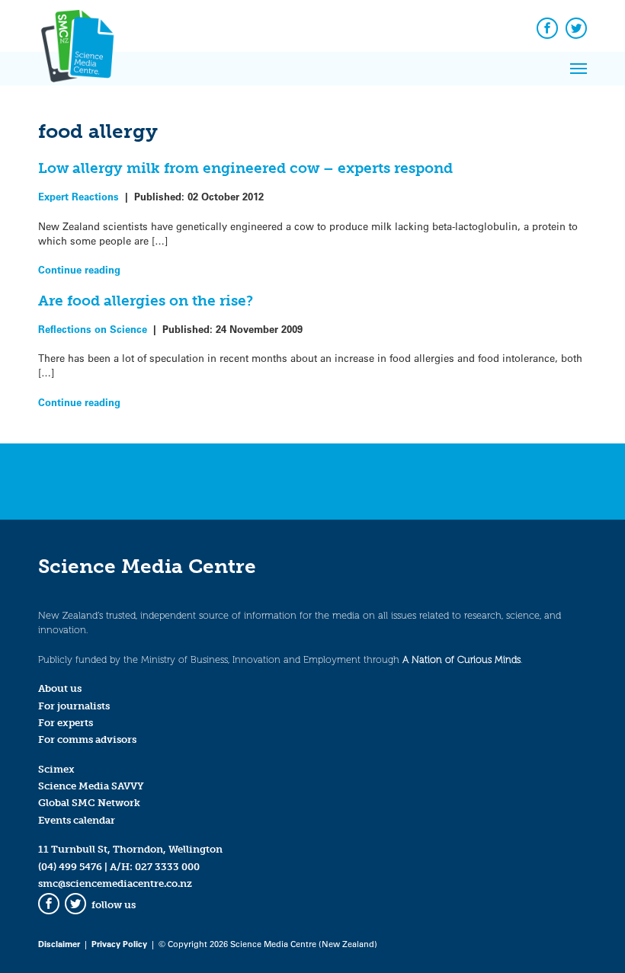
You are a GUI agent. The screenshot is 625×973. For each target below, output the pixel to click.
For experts (65, 722)
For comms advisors (87, 739)
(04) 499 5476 (70, 866)
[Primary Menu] (578, 68)
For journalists (74, 706)
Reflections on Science (92, 328)
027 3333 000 (167, 866)
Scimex (56, 769)
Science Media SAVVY (91, 786)
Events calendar (76, 820)
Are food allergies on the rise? (145, 300)
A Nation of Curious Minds (461, 659)
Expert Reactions (78, 196)
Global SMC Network (89, 802)
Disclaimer (59, 943)
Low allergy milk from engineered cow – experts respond (245, 168)
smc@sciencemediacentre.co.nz (115, 883)
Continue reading (79, 269)
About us (60, 688)
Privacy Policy (119, 943)
